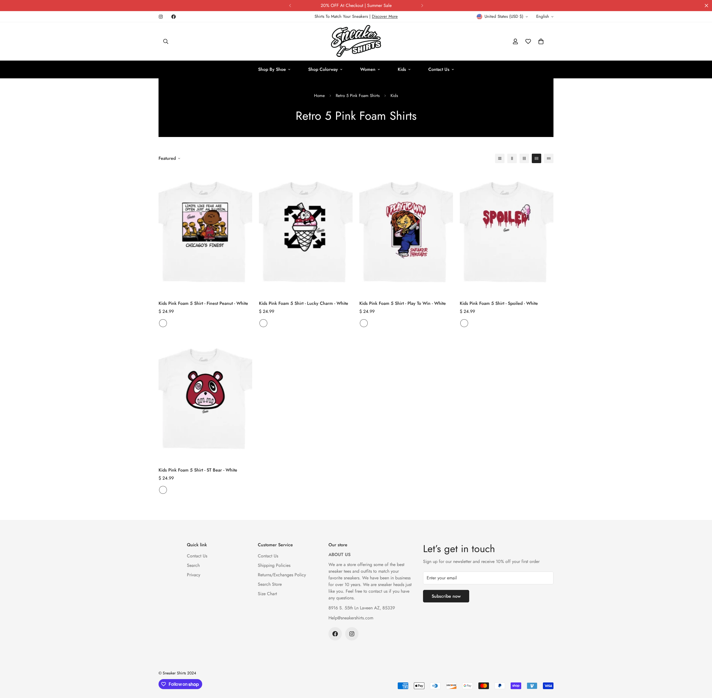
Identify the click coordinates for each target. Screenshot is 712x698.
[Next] (422, 5)
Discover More (385, 16)
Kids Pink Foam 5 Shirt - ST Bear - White (198, 470)
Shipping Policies (274, 565)
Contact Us (438, 69)
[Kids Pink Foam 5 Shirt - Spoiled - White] (506, 232)
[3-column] (524, 158)
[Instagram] (161, 16)
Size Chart (267, 593)
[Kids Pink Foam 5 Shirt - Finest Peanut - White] (205, 232)
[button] (541, 41)
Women (367, 69)
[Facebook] (173, 16)
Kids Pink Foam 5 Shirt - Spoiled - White (499, 303)
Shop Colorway (323, 69)
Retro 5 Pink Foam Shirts (358, 96)
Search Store (270, 584)
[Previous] (290, 5)
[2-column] (512, 158)
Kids (402, 69)
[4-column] (536, 158)
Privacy (193, 575)
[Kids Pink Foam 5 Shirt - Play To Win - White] (406, 232)
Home (319, 96)
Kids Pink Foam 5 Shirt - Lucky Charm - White (303, 303)
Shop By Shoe (272, 69)
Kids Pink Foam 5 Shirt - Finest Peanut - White (203, 303)
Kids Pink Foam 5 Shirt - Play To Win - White (402, 303)
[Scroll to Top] (701, 667)
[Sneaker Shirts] (356, 41)
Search (193, 565)
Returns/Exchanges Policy (282, 575)
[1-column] (500, 158)
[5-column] (548, 158)
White (163, 323)
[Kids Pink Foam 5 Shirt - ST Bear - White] (205, 398)
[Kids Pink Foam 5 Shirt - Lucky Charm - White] (306, 232)
